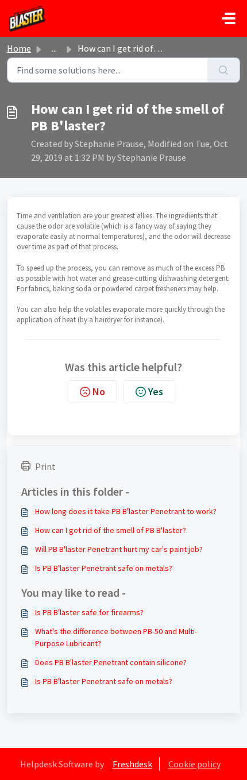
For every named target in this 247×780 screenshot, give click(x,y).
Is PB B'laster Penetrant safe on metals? (103, 568)
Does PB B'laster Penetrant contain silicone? (111, 662)
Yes (155, 391)
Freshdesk (132, 764)
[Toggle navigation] (228, 18)
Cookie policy (194, 764)
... (54, 48)
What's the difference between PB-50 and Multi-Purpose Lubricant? (116, 637)
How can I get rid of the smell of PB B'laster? (110, 530)
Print (45, 466)
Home (19, 48)
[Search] (223, 70)
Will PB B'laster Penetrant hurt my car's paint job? (119, 549)
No (98, 391)
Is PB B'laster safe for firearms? (89, 612)
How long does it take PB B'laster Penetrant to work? (126, 511)
